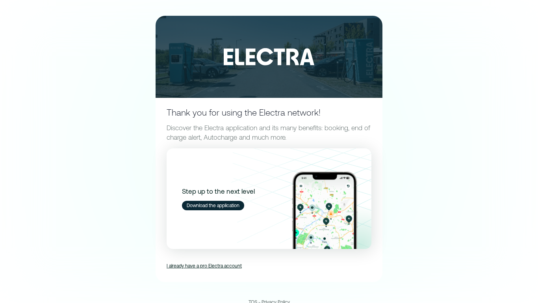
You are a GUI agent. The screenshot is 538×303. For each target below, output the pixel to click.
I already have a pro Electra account (204, 266)
